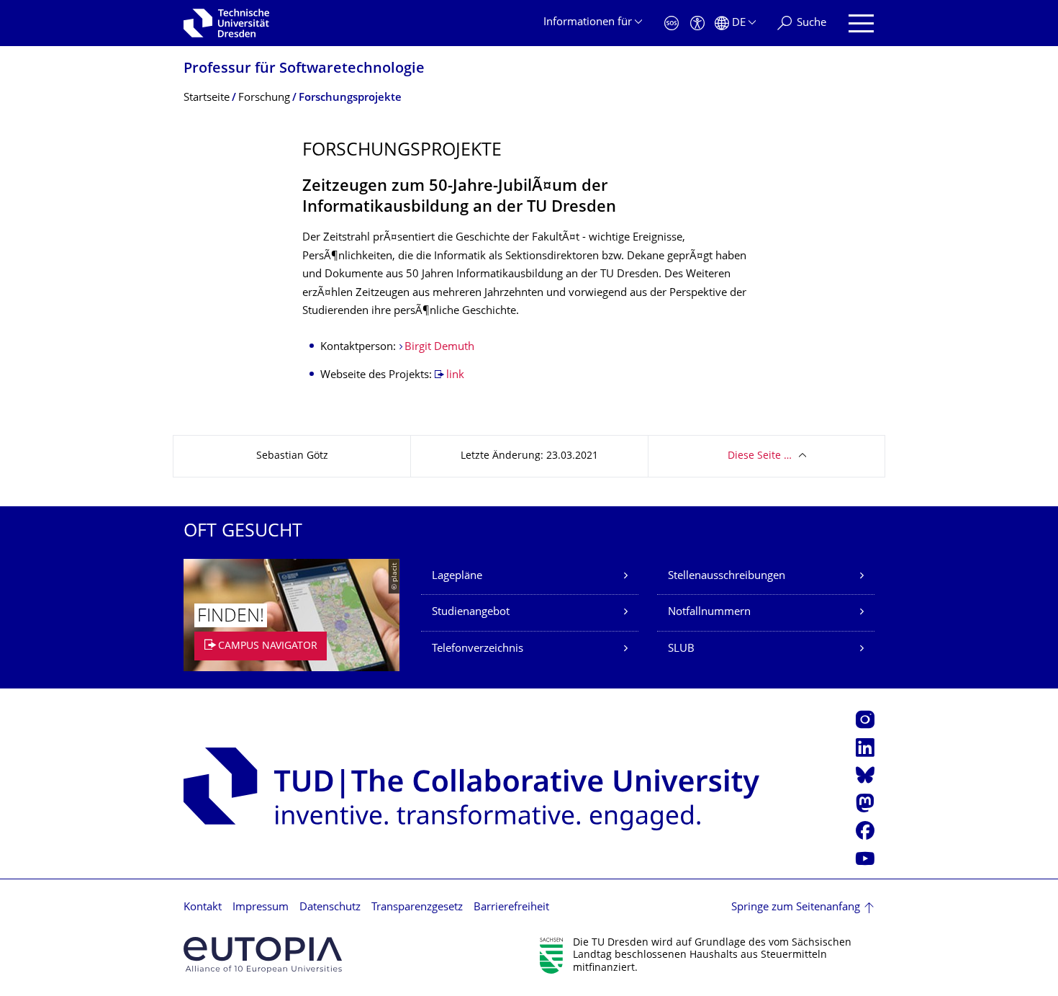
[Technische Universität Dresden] (226, 23)
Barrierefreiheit (511, 907)
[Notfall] (671, 23)
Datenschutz (330, 907)
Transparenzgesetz (417, 907)
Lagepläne (457, 576)
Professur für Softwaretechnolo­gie (304, 69)
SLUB (681, 649)
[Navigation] (861, 23)
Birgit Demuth (439, 347)
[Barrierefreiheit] (697, 23)
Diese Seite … (760, 456)
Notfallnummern (709, 612)
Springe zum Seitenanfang (795, 907)
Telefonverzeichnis (477, 649)
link (455, 375)
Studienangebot (471, 612)
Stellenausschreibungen (726, 576)
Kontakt (203, 907)
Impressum (260, 907)
